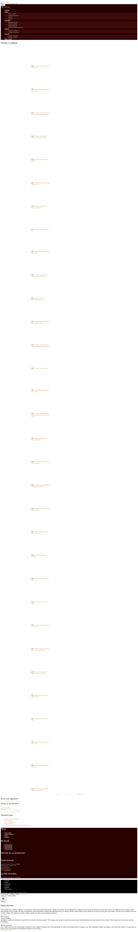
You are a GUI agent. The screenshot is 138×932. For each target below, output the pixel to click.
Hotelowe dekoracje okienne (15, 27)
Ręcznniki (7, 837)
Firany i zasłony (12, 13)
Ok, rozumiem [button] (24, 894)
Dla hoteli (7, 20)
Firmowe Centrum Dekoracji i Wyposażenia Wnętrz (18, 825)
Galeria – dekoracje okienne (12, 819)
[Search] (19, 811)
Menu (3, 5)
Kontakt (7, 34)
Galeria (7, 29)
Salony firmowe (8, 823)
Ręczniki (10, 18)
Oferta (6, 12)
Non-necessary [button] (5, 923)
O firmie (7, 10)
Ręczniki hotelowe (13, 22)
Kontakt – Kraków (13, 37)
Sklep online (8, 39)
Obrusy (10, 17)
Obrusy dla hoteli (12, 25)
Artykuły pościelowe (13, 15)
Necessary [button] (4, 915)
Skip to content (5, 1)
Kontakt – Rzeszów (13, 35)
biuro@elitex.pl (7, 869)
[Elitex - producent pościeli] (9, 3)
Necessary (6, 916)
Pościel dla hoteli (12, 23)
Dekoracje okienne (13, 30)
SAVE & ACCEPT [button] (6, 930)
